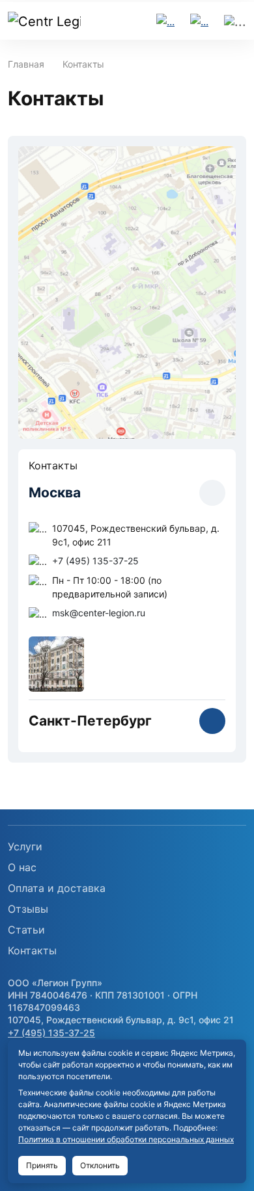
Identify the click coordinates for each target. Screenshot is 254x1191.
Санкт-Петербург (90, 721)
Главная (26, 64)
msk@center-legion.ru (98, 612)
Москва (55, 492)
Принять (42, 1165)
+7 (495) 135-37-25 (95, 560)
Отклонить (100, 1165)
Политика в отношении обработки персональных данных (126, 1139)
